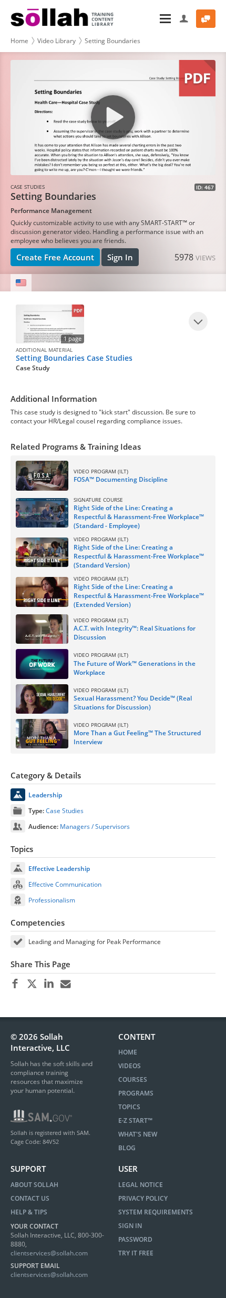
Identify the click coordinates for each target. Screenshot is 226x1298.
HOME (127, 1052)
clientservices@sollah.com (49, 1253)
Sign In (120, 257)
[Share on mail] (65, 984)
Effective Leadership (59, 868)
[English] (21, 282)
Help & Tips (29, 1212)
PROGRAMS (135, 1093)
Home (19, 40)
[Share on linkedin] (49, 984)
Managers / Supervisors (95, 826)
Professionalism (51, 900)
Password (135, 1239)
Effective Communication (64, 884)
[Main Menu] (147, 18)
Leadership (45, 794)
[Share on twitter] (32, 984)
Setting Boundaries (112, 40)
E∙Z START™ (135, 1120)
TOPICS (129, 1106)
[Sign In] (184, 18)
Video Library (56, 40)
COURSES (132, 1079)
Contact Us (30, 1198)
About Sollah (34, 1184)
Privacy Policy (143, 1198)
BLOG (127, 1147)
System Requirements (155, 1212)
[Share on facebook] (15, 984)
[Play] (198, 321)
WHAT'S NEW (137, 1134)
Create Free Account (55, 257)
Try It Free (135, 1253)
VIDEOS (129, 1065)
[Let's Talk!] (205, 18)
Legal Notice (140, 1184)
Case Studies (65, 810)
